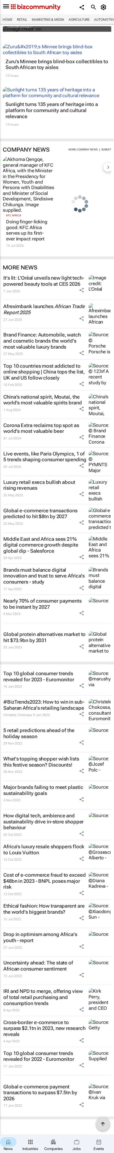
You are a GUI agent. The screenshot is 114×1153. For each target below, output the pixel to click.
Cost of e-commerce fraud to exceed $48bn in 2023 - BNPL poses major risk (44, 881)
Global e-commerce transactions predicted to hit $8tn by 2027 (40, 513)
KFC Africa (13, 215)
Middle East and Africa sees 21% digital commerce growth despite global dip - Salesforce (40, 545)
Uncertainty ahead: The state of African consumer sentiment (38, 966)
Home (7, 20)
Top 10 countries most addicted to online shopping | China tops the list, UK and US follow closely (44, 372)
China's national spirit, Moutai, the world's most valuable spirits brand (42, 400)
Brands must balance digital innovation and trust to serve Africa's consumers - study (44, 576)
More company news (82, 149)
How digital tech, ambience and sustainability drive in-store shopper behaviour (43, 821)
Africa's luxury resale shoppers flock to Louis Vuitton (43, 849)
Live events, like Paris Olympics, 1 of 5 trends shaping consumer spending (44, 457)
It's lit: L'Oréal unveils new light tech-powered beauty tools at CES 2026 (43, 281)
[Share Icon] (81, 290)
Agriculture (79, 20)
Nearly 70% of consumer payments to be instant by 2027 (42, 604)
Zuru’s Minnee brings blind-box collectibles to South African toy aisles (57, 64)
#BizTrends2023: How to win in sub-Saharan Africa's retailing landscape (43, 705)
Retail (22, 20)
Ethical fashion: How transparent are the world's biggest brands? (43, 909)
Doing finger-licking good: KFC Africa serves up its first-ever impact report (26, 230)
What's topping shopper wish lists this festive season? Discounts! (41, 762)
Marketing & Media (48, 20)
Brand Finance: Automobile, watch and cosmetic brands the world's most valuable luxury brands (42, 340)
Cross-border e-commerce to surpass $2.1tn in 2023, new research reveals (44, 1028)
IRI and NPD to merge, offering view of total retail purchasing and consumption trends (43, 997)
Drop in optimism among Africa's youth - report (40, 937)
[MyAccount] (104, 7)
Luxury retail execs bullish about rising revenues (39, 485)
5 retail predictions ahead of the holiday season (38, 733)
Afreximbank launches (44, 309)
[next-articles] (108, 167)
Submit (106, 149)
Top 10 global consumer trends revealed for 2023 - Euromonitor (38, 676)
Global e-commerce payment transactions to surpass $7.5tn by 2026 (40, 1092)
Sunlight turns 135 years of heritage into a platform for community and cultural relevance (52, 110)
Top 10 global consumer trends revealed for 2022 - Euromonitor (38, 1056)
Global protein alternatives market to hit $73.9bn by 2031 (44, 637)
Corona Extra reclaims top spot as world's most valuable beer (41, 428)
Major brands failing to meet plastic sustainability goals (43, 790)
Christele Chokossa (17, 715)
